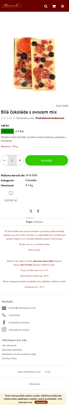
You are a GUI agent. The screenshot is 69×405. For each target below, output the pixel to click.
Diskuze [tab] (38, 221)
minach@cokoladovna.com (22, 307)
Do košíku (46, 160)
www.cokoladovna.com (29, 371)
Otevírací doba (9, 358)
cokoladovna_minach (19, 329)
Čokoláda (31, 180)
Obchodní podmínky (12, 349)
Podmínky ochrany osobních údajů (19, 354)
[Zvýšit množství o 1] (20, 160)
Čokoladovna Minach (19, 322)
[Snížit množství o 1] (4, 160)
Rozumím (41, 402)
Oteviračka (34, 384)
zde (30, 402)
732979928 (14, 315)
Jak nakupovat (9, 345)
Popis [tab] (29, 221)
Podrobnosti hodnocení (50, 118)
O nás (47, 371)
